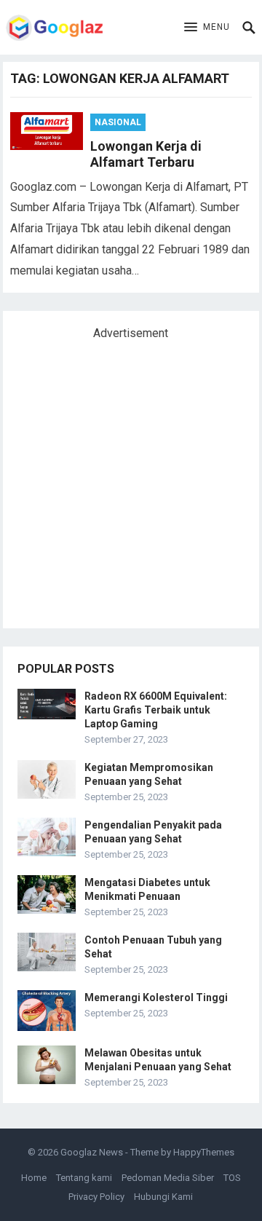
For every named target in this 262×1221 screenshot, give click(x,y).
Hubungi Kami (163, 1196)
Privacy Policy (96, 1196)
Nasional (118, 122)
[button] (207, 27)
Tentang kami (84, 1177)
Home (34, 1177)
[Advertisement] (131, 478)
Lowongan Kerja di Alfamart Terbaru (146, 154)
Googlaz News (91, 1152)
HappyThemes (203, 1152)
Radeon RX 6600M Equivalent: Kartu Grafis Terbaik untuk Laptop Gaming (155, 710)
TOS (232, 1177)
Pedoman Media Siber (168, 1177)
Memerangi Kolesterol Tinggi (156, 997)
